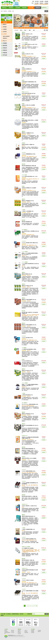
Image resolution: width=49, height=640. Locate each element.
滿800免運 (28, 619)
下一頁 (35, 605)
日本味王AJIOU (25, 435)
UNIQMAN (24, 152)
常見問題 (39, 630)
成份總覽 (41, 1)
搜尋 (46, 11)
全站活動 (31, 7)
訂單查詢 (46, 3)
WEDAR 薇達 (24, 174)
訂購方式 (19, 630)
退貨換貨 (25, 631)
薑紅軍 (23, 80)
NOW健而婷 (24, 347)
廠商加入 (36, 619)
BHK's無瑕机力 (24, 229)
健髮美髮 (24, 7)
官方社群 (13, 619)
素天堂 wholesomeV (25, 91)
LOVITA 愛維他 (25, 42)
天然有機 (17, 7)
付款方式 (25, 630)
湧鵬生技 (23, 32)
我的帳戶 (41, 3)
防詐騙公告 (6, 631)
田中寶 (23, 359)
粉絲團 (5, 630)
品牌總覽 (46, 1)
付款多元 (21, 619)
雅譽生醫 (23, 164)
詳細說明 (43, 38)
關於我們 (12, 630)
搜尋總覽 (32, 631)
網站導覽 (32, 630)
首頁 (2, 11)
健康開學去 (5, 38)
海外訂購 (36, 1)
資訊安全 (12, 631)
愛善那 (23, 118)
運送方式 (19, 631)
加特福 (23, 52)
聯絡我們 (39, 631)
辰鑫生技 (23, 456)
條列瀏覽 (47, 30)
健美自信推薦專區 (6, 36)
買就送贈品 (24, 314)
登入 (33, 3)
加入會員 (36, 3)
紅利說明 (19, 632)
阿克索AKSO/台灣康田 (26, 546)
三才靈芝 (23, 209)
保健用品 (11, 7)
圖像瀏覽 (45, 30)
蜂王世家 (23, 310)
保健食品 (4, 7)
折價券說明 (26, 632)
